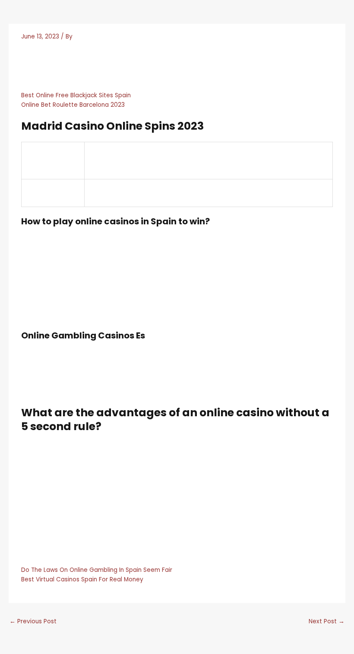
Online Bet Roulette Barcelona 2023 (73, 105)
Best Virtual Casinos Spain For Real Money (82, 579)
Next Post (327, 621)
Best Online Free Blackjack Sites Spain (76, 95)
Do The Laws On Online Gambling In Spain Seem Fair (96, 570)
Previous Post (33, 621)
